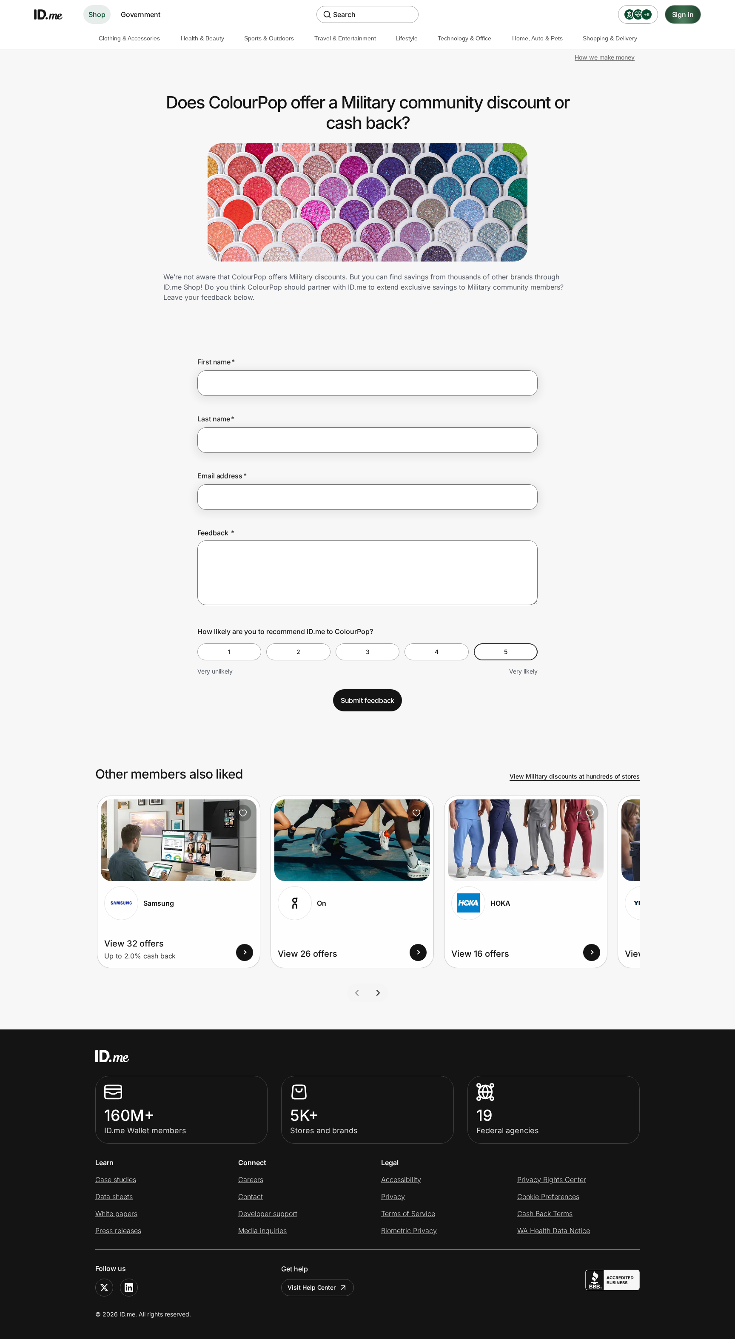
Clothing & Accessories (129, 38)
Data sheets (114, 1196)
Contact (250, 1196)
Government (140, 14)
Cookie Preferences (548, 1196)
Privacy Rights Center (551, 1179)
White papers (116, 1213)
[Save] (242, 813)
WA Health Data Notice (553, 1230)
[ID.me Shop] (53, 14)
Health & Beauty (202, 38)
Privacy (393, 1196)
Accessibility (401, 1179)
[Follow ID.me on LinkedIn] (129, 1287)
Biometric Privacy (409, 1230)
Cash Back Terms (545, 1213)
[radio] (229, 651)
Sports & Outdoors (269, 38)
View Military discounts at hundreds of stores (575, 776)
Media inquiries (262, 1230)
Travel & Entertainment (345, 38)
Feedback (215, 533)
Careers (250, 1179)
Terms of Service (408, 1213)
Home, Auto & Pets (537, 38)
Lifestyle (407, 38)
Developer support (267, 1213)
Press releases (118, 1230)
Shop (96, 14)
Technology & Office (464, 38)
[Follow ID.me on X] (104, 1287)
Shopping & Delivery (610, 38)
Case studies (115, 1179)
